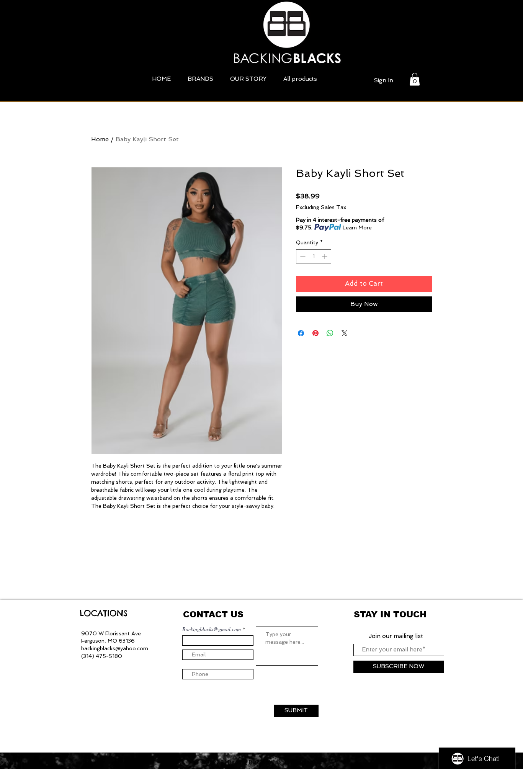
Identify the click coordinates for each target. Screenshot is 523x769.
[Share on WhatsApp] (330, 333)
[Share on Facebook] (301, 333)
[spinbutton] (313, 256)
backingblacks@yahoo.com (114, 648)
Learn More (357, 227)
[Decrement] (302, 256)
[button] (414, 79)
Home (100, 139)
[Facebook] (102, 762)
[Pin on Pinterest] (315, 333)
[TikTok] (117, 762)
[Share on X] (344, 333)
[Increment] (325, 256)
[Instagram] (87, 762)
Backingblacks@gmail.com (211, 629)
